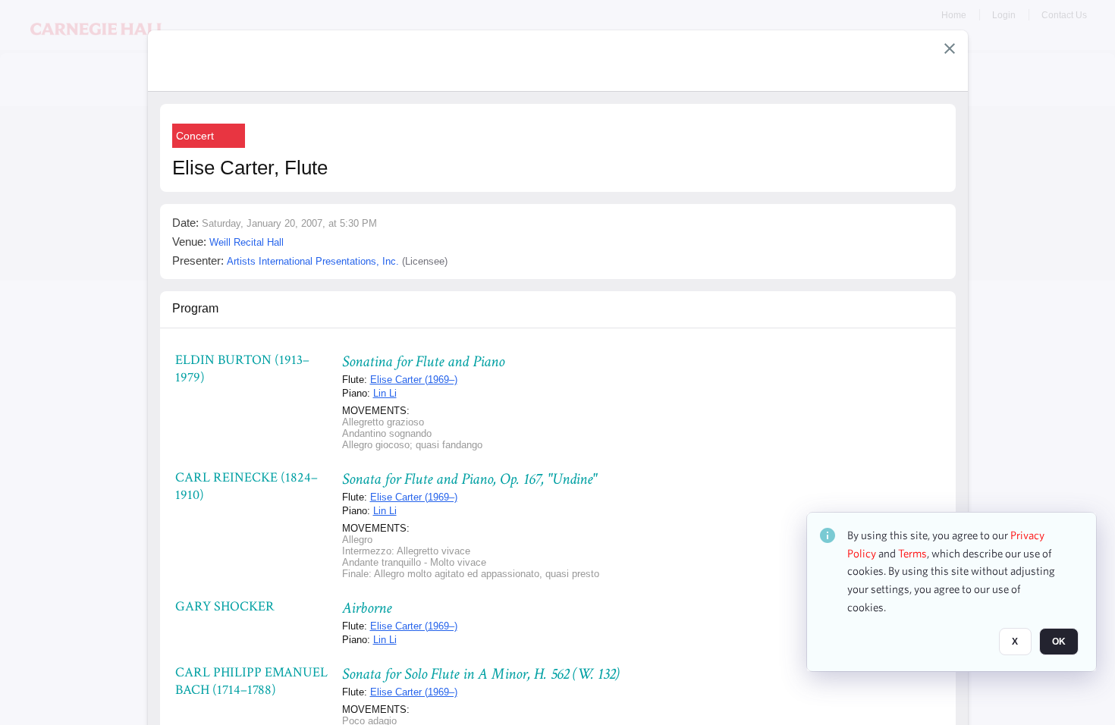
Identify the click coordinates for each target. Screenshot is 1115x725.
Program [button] (195, 308)
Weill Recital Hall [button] (246, 242)
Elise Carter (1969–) (413, 379)
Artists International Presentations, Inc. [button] (313, 261)
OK (1059, 642)
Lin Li (385, 393)
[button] (950, 48)
